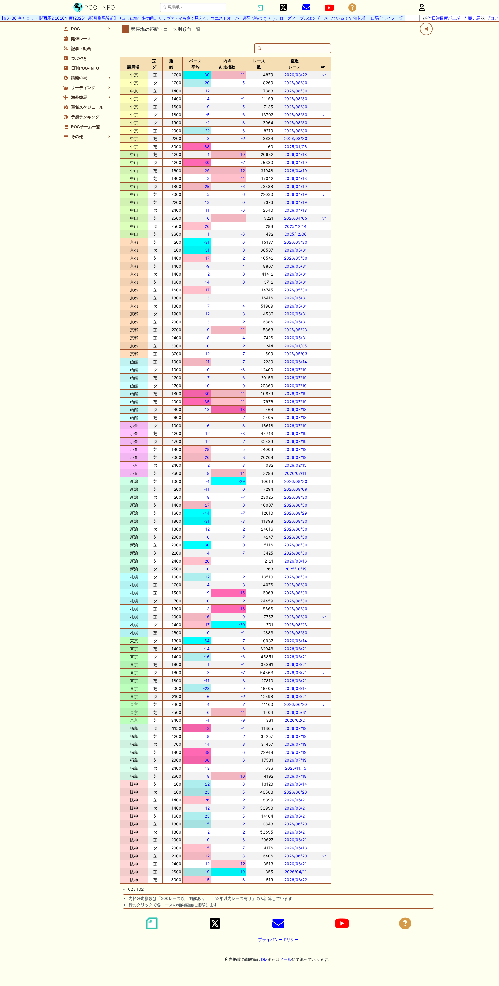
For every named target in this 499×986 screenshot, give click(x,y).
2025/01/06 (295, 146)
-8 (243, 369)
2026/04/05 (295, 218)
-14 (206, 648)
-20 (206, 82)
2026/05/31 (295, 250)
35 (207, 401)
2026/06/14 (295, 361)
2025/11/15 (295, 768)
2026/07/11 (295, 473)
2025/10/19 (296, 568)
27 (207, 505)
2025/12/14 (295, 226)
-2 (208, 122)
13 (207, 202)
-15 (206, 823)
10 (242, 154)
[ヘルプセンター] (352, 7)
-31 (206, 242)
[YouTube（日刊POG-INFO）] (329, 7)
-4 (207, 481)
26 (207, 226)
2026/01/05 (295, 345)
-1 (243, 98)
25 (207, 186)
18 (242, 409)
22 (207, 855)
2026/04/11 (296, 871)
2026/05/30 (295, 242)
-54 (206, 640)
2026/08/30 (295, 82)
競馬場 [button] (133, 66)
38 (207, 752)
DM (264, 959)
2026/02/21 (296, 720)
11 (243, 74)
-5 (207, 114)
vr (324, 74)
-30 (206, 74)
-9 (207, 106)
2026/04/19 (295, 162)
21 (207, 361)
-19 (206, 871)
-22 (206, 130)
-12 (207, 313)
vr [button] (323, 66)
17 (207, 258)
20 (207, 561)
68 (207, 146)
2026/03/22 (295, 879)
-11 (207, 489)
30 (207, 162)
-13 (206, 321)
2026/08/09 (295, 489)
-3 (207, 297)
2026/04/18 (295, 154)
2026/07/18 (295, 409)
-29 (241, 481)
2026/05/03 (295, 353)
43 (207, 728)
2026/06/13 (295, 847)
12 (207, 90)
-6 (243, 186)
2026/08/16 (295, 561)
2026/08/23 (295, 624)
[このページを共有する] (426, 29)
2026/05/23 (295, 329)
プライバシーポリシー (278, 939)
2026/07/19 (295, 369)
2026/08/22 (295, 74)
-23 (206, 688)
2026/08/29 (295, 513)
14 (207, 98)
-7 (243, 162)
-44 (206, 513)
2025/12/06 (295, 234)
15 (242, 592)
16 (242, 608)
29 (207, 170)
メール (286, 959)
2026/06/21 (295, 648)
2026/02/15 (295, 465)
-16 (206, 656)
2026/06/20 (295, 704)
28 (207, 449)
